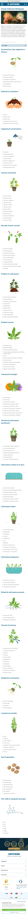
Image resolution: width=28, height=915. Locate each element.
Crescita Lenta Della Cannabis (10, 350)
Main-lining (6, 661)
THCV (4, 826)
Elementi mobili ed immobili (10, 165)
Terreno (5, 114)
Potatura (5, 652)
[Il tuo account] (24, 4)
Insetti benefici (6, 397)
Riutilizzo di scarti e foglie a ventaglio (12, 266)
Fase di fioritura (7, 86)
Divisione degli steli (8, 668)
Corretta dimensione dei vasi (10, 121)
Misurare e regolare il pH (9, 160)
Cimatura (5, 655)
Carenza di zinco (7, 207)
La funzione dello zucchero (9, 749)
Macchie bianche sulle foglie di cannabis (13, 358)
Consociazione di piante (9, 402)
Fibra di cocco (6, 117)
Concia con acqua (7, 259)
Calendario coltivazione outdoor (10, 501)
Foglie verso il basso (8, 312)
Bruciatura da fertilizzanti (9, 364)
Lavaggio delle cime (8, 262)
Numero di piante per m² (9, 545)
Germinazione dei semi (8, 75)
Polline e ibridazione (8, 701)
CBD (4, 824)
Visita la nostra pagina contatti (21, 887)
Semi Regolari (6, 791)
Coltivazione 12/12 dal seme (10, 551)
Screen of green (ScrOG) (9, 617)
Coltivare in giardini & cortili (9, 492)
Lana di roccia (6, 119)
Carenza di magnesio (8, 200)
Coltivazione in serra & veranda (10, 499)
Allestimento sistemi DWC (9, 586)
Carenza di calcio (7, 220)
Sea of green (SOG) (7, 615)
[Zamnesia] (13, 4)
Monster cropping (7, 707)
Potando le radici (7, 672)
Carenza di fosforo (7, 204)
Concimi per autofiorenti (9, 448)
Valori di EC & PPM (7, 163)
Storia (4, 736)
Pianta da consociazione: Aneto (10, 406)
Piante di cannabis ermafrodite (10, 317)
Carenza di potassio (8, 211)
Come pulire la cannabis (9, 255)
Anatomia (5, 738)
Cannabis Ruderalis (8, 784)
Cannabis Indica (7, 782)
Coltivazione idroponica (9, 580)
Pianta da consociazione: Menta (10, 404)
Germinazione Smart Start (9, 79)
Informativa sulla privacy (21, 901)
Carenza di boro (7, 213)
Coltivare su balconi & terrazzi (10, 494)
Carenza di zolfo (7, 202)
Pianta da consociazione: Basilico (11, 410)
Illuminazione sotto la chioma (10, 549)
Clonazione (6, 705)
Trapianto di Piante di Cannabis (10, 123)
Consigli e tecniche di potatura (10, 648)
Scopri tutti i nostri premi (14, 848)
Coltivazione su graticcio (9, 670)
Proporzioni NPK (7, 158)
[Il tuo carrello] (26, 4)
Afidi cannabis (6, 308)
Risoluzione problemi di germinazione (12, 81)
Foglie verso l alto (7, 310)
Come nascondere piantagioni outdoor (12, 490)
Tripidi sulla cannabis (8, 314)
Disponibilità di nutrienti (9, 167)
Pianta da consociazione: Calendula (11, 415)
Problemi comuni (7, 345)
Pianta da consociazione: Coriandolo (12, 408)
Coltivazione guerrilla (8, 496)
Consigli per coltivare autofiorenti (11, 446)
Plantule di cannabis (8, 77)
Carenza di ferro (7, 209)
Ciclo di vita (6, 743)
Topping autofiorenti (8, 455)
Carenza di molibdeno (8, 215)
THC (4, 822)
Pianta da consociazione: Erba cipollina (12, 413)
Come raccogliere (7, 251)
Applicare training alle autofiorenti (11, 452)
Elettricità (5, 543)
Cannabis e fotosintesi (8, 747)
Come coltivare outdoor (9, 488)
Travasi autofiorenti (8, 457)
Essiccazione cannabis (8, 253)
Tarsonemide (6, 303)
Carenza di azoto (7, 198)
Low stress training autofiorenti (10, 459)
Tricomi (5, 751)
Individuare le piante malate (9, 301)
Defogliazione (6, 659)
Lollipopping (6, 663)
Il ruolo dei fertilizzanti (8, 156)
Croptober (5, 268)
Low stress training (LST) (9, 650)
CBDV (4, 828)
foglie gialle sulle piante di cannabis (11, 362)
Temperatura (6, 538)
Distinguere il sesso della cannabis (11, 745)
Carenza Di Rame (7, 218)
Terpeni (5, 831)
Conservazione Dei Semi (9, 793)
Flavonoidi (5, 833)
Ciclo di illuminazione (8, 450)
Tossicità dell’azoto (8, 299)
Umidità (5, 536)
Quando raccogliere (8, 248)
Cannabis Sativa (7, 780)
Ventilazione (6, 534)
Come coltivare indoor (8, 529)
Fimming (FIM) (6, 657)
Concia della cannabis (8, 257)
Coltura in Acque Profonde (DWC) (11, 584)
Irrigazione (5, 152)
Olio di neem (6, 399)
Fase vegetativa (7, 84)
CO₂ (4, 540)
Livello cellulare (7, 740)
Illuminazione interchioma (9, 547)
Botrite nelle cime (7, 360)
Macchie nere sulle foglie (9, 369)
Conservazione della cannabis (10, 264)
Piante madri (6, 703)
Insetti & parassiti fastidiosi (9, 297)
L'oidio (4, 355)
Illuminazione (6, 532)
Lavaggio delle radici (8, 154)
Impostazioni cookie (14, 912)
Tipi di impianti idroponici (9, 582)
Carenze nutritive (7, 196)
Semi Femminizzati (8, 787)
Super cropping (7, 666)
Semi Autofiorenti (7, 789)
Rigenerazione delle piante (9, 619)
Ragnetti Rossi (6, 306)
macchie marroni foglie (8, 366)
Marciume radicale (7, 347)
